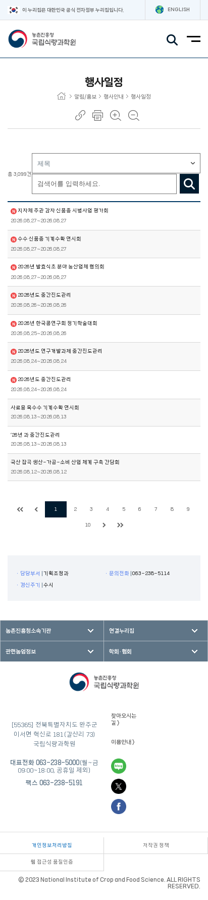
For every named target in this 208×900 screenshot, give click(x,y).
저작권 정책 (156, 845)
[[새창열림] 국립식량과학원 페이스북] (118, 806)
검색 (189, 183)
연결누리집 (121, 631)
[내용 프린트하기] (97, 115)
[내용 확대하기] (115, 115)
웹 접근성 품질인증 (52, 862)
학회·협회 (120, 651)
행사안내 (113, 96)
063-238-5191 (61, 782)
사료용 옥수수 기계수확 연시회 (45, 408)
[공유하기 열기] (80, 115)
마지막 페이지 (120, 525)
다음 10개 (104, 525)
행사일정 (141, 96)
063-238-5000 (57, 762)
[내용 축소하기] (133, 115)
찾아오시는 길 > (123, 719)
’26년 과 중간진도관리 (35, 435)
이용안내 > (123, 742)
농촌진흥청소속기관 (28, 631)
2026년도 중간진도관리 (44, 295)
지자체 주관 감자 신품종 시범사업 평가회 (63, 211)
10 (88, 525)
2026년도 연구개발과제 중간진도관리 (60, 351)
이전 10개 (36, 509)
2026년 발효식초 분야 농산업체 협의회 (61, 267)
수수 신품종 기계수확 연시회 (49, 239)
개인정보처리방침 (52, 845)
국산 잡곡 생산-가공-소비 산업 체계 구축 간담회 (65, 462)
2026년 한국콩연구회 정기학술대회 (57, 323)
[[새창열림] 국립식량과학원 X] (118, 786)
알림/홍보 (85, 96)
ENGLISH (179, 9)
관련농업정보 (21, 651)
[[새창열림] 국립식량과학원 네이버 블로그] (118, 766)
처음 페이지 (20, 509)
